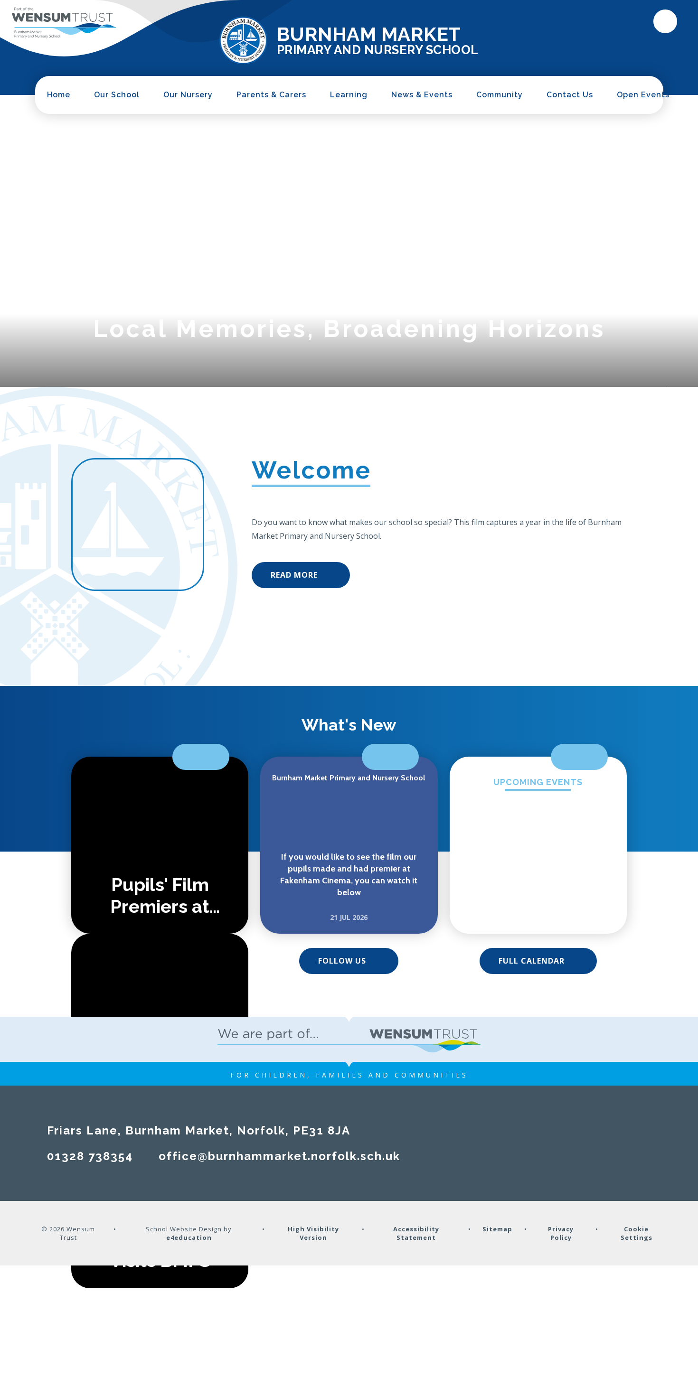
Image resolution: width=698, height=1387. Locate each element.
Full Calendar (532, 961)
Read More (294, 575)
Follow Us (342, 961)
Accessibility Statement (416, 1233)
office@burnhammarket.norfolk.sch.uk (279, 1156)
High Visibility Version (313, 1233)
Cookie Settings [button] (636, 1233)
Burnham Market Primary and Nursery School (348, 777)
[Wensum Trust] (64, 23)
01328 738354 (90, 1156)
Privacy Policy (561, 1233)
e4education (189, 1237)
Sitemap (497, 1229)
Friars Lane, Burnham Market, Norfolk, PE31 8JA (198, 1130)
